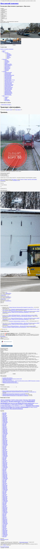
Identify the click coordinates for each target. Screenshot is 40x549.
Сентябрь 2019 (5, 489)
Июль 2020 (4, 480)
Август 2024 (4, 434)
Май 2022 (4, 459)
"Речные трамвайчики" (5, 400)
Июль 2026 (4, 412)
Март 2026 (4, 416)
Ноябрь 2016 (4, 521)
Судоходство (3, 405)
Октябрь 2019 (4, 488)
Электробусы (9, 54)
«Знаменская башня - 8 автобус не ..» (19, 321)
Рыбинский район (8, 80)
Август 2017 (4, 513)
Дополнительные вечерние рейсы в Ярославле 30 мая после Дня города (15, 394)
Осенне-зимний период (29, 403)
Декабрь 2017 (4, 509)
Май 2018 (4, 504)
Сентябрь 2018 (5, 501)
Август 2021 (4, 468)
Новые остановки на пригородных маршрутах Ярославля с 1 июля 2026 (15, 390)
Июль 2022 (4, 457)
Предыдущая (3, 104)
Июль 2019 (4, 491)
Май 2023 (4, 448)
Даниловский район (8, 82)
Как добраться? (7, 100)
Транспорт (6, 52)
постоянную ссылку (16, 180)
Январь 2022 (4, 463)
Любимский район (8, 91)
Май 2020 (4, 482)
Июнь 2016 (4, 526)
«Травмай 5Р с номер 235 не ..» (28, 307)
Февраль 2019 (4, 496)
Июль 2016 (4, 525)
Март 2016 (4, 529)
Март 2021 (4, 472)
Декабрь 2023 (4, 441)
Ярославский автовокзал (16, 408)
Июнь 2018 (4, 503)
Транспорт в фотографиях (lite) (7, 407)
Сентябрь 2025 (5, 422)
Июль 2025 (4, 424)
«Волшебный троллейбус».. (7, 379)
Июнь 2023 (4, 447)
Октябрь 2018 (4, 500)
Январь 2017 (4, 519)
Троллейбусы (9, 55)
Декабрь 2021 (4, 464)
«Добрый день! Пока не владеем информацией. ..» (20, 324)
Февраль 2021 (4, 473)
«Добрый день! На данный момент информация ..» (20, 312)
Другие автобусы (8, 65)
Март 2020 (4, 484)
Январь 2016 (4, 531)
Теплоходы (9, 57)
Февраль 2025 (4, 428)
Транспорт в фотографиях (32, 179)
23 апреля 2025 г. (8, 300)
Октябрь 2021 (4, 466)
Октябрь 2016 (4, 522)
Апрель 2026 (4, 415)
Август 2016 (4, 524)
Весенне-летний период (15, 401)
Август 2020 (4, 479)
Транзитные (7, 69)
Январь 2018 (4, 508)
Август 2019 (4, 490)
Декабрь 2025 (4, 419)
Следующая (8, 104)
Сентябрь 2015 (5, 534)
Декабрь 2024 (4, 430)
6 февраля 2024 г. (8, 293)
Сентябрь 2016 (5, 523)
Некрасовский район (8, 83)
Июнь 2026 (4, 413)
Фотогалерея (2, 180)
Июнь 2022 (4, 458)
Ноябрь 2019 (4, 487)
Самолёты (24, 404)
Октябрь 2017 (4, 511)
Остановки (4, 71)
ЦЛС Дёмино (30, 407)
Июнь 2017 (4, 515)
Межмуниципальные (8, 64)
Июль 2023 (4, 446)
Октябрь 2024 (4, 432)
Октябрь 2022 (4, 455)
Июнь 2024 (4, 436)
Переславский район (8, 89)
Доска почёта (24, 401)
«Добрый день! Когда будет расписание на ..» (19, 327)
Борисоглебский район (9, 87)
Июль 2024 (4, 435)
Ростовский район (8, 86)
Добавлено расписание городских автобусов (10, 382)
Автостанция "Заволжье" (22, 400)
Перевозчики (7, 99)
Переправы (6, 404)
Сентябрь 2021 (5, 467)
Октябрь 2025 (4, 421)
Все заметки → (3, 336)
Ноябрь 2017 (4, 510)
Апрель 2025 (4, 426)
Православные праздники (17, 404)
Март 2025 (4, 427)
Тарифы (6, 97)
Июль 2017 (4, 514)
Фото (3, 51)
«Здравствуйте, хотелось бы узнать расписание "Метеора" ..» (22, 316)
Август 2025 (4, 423)
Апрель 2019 (4, 494)
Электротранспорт (5, 408)
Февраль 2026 (4, 417)
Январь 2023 (4, 452)
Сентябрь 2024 (5, 433)
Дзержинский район (8, 72)
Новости (4, 50)
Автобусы (8, 53)
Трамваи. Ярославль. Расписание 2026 (16, 307)
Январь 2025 (4, 429)
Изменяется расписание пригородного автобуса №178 (12, 378)
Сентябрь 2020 (5, 478)
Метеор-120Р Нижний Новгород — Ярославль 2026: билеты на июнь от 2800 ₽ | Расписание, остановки (21, 380)
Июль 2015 (4, 536)
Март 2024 (4, 439)
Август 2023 (4, 445)
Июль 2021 (4, 469)
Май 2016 (4, 527)
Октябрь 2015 (4, 533)
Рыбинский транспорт (4, 539)
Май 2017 (4, 516)
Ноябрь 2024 (4, 431)
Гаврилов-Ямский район (9, 84)
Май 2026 (4, 414)
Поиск (1, 44)
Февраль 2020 (4, 485)
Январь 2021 (4, 474)
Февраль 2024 (4, 440)
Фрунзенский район (8, 76)
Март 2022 (4, 461)
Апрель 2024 (4, 438)
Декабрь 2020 (4, 475)
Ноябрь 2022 (4, 454)
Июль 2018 (4, 502)
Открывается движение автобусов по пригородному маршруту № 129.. (24, 309)
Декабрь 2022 (4, 453)
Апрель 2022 (4, 460)
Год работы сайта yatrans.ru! (7, 377)
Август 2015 (4, 535)
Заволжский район (8, 77)
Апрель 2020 (4, 483)
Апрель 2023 (4, 449)
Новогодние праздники (13, 403)
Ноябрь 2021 (4, 465)
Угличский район (8, 90)
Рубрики (1, 386)
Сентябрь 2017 (5, 512)
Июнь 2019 (4, 492)
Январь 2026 (4, 418)
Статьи (6, 98)
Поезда (8, 58)
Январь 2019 (4, 497)
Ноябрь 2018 (4, 499)
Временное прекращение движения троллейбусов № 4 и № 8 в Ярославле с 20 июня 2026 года (19, 391)
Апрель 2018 (4, 505)
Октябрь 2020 (4, 477)
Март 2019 (4, 495)
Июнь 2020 (4, 481)
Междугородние (7, 67)
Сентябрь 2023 (5, 444)
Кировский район (8, 74)
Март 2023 (4, 450)
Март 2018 (4, 506)
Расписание (4, 59)
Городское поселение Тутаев (10, 79)
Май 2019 (4, 493)
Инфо (3, 95)
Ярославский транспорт (9, 3)
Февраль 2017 (4, 518)
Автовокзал (7, 96)
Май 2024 (4, 437)
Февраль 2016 (4, 530)
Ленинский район (8, 73)
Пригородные (7, 66)
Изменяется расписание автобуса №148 (9, 381)
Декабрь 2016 (4, 520)
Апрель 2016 (4, 528)
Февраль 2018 (4, 507)
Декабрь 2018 (4, 498)
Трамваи (8, 56)
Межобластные (7, 68)
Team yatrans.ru (18, 109)
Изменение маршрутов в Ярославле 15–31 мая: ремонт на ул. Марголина (15, 395)
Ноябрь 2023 (4, 442)
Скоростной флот (29, 404)
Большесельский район (9, 85)
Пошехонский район (8, 88)
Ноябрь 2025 (4, 420)
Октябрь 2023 (4, 443)
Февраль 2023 (4, 451)
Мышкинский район (8, 92)
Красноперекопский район (9, 75)
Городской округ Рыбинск (9, 81)
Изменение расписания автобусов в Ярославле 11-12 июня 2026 (13, 393)
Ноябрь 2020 (4, 476)
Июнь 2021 (4, 470)
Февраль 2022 (4, 462)
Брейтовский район (8, 94)
